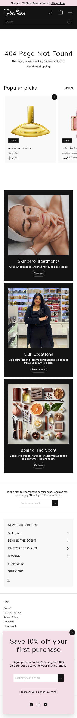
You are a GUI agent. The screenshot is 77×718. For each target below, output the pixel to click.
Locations (9, 621)
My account (10, 626)
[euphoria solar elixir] (30, 129)
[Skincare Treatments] (38, 225)
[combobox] (38, 22)
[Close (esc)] (72, 632)
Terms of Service (12, 612)
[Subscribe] (61, 678)
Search (7, 608)
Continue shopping (38, 66)
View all (68, 87)
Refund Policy (11, 617)
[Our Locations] (38, 318)
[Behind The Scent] (38, 414)
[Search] (69, 22)
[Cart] (61, 12)
